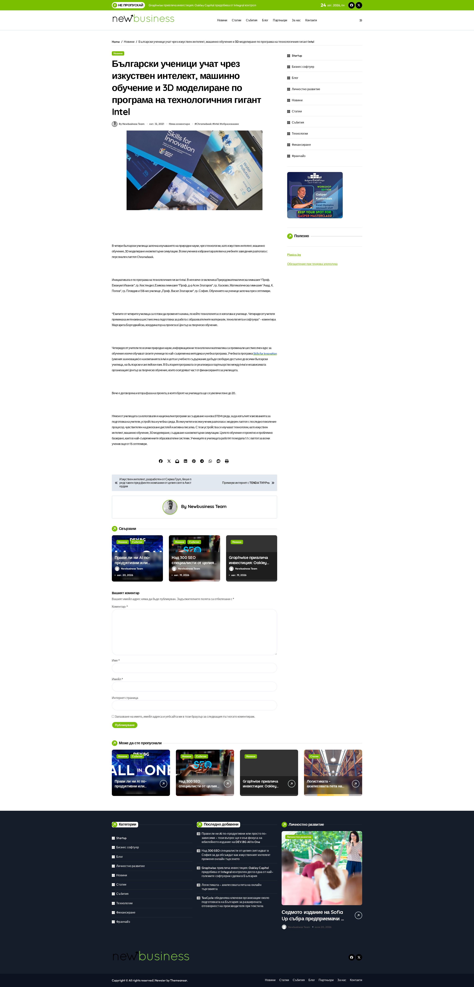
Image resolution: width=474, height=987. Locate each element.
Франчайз (299, 156)
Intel (216, 124)
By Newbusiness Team (131, 124)
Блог (265, 20)
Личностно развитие (306, 89)
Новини (222, 20)
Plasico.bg (294, 254)
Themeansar (178, 980)
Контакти (311, 20)
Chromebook (204, 124)
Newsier (160, 980)
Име (116, 660)
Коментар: (120, 606)
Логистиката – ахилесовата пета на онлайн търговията (324, 786)
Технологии (300, 133)
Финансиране (301, 144)
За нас (296, 20)
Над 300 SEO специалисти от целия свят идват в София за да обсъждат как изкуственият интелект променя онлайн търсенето (236, 855)
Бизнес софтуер (303, 67)
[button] (358, 881)
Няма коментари (179, 124)
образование (230, 124)
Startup (297, 55)
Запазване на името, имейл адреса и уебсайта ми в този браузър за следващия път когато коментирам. (185, 716)
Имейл (117, 679)
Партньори (280, 20)
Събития (251, 20)
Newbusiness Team (207, 506)
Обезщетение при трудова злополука (312, 264)
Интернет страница (125, 698)
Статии (236, 20)
